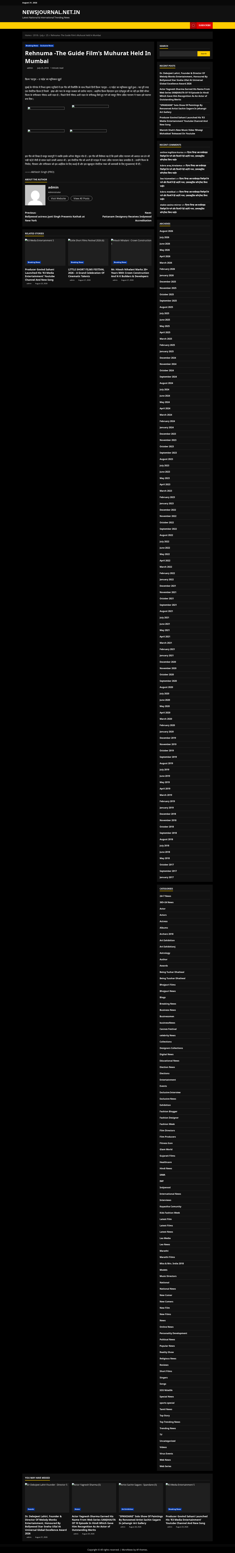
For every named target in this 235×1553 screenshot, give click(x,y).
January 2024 (167, 427)
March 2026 (166, 262)
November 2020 (168, 668)
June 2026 (165, 243)
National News (168, 1288)
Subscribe (205, 25)
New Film (165, 1307)
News (163, 1320)
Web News (165, 1459)
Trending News (168, 1428)
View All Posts (81, 198)
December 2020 (168, 661)
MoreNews (127, 1549)
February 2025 (167, 345)
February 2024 (167, 421)
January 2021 (167, 655)
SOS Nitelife (166, 1390)
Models (163, 1269)
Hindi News (166, 1168)
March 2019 (166, 794)
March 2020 (166, 718)
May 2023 (165, 478)
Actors (163, 914)
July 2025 (164, 313)
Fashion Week (167, 1124)
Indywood (165, 1187)
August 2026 (166, 231)
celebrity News (168, 1035)
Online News (167, 1326)
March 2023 (166, 490)
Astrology (165, 953)
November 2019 (168, 744)
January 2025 (167, 351)
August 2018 (166, 839)
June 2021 (165, 623)
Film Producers (168, 1136)
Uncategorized (167, 1440)
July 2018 (164, 845)
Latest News (166, 1231)
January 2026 (167, 275)
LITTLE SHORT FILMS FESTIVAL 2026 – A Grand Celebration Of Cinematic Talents (86, 273)
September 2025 (168, 300)
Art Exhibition (167, 940)
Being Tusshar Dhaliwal (172, 978)
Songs (163, 1383)
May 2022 (165, 554)
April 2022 (165, 560)
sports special (167, 1402)
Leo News (165, 1244)
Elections (164, 1073)
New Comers (166, 1301)
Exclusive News (46, 45)
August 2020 (166, 687)
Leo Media (165, 1238)
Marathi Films (167, 1257)
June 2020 (165, 699)
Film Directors (167, 1130)
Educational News (169, 1060)
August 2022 (166, 535)
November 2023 (168, 440)
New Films (165, 1314)
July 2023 (164, 465)
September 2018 (168, 832)
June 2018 (165, 851)
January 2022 (167, 579)
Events (163, 1086)
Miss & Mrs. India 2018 (172, 1263)
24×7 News (165, 896)
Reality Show (167, 1352)
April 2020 (165, 712)
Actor (163, 908)
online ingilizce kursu (171, 152)
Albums (164, 927)
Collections (166, 1041)
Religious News (168, 1358)
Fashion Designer (169, 1117)
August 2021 (166, 611)
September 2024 (168, 376)
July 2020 (164, 693)
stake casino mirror (170, 204)
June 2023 (165, 471)
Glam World (166, 1149)
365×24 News (167, 902)
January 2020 (167, 731)
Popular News (167, 1345)
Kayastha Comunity (170, 1206)
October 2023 (167, 446)
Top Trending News (170, 1421)
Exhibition (165, 1105)
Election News (167, 1067)
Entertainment (168, 1079)
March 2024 (166, 414)
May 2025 (165, 326)
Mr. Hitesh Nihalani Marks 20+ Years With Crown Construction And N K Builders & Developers (130, 273)
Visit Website (58, 198)
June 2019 (165, 775)
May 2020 (165, 706)
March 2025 (166, 338)
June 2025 (165, 319)
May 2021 (165, 630)
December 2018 (168, 813)
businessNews (167, 1022)
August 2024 (166, 383)
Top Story (165, 1415)
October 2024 (167, 370)
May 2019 (165, 782)
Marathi (164, 1250)
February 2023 (167, 497)
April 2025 (165, 332)
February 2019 (167, 801)
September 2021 (168, 604)
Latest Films (166, 1225)
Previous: (55, 216)
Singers (164, 1377)
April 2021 (165, 636)
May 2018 (165, 858)
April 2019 (165, 788)
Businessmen (167, 1016)
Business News (168, 1009)
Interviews (165, 1200)
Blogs (163, 997)
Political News (167, 1339)
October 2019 (167, 750)
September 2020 (168, 680)
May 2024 (165, 402)
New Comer (166, 1295)
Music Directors (168, 1276)
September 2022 (168, 528)
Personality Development (173, 1333)
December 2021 (168, 585)
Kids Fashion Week (170, 1212)
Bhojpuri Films (168, 984)
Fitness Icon (166, 1143)
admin (30, 68)
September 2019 (168, 756)
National (164, 1282)
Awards (164, 965)
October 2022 (167, 522)
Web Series (165, 1466)
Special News (167, 1396)
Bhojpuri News (168, 991)
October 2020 (167, 674)
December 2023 (168, 433)
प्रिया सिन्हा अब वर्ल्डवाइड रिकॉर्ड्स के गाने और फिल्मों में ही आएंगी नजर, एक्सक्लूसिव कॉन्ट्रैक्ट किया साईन (184, 156)
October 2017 (167, 864)
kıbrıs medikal (168, 191)
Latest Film (166, 1219)
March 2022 (166, 566)
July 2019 (164, 769)
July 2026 (164, 237)
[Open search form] (187, 25)
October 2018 (167, 826)
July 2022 (164, 541)
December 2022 (168, 509)
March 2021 (166, 642)
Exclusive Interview (170, 1092)
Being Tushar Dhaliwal (172, 972)
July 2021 (164, 617)
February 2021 (167, 649)
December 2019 (168, 737)
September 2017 (168, 871)
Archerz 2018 (166, 933)
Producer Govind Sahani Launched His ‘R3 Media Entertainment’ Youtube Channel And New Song (40, 274)
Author (163, 959)
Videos (163, 1447)
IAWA (162, 1174)
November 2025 (168, 288)
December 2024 (168, 357)
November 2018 (168, 820)
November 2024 (168, 364)
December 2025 (168, 281)
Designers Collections (171, 1048)
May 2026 (165, 249)
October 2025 (167, 294)
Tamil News (166, 1409)
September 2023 (168, 452)
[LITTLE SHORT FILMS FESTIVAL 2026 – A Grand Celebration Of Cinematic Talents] (88, 252)
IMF (162, 1181)
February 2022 (167, 573)
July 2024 (164, 389)
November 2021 (168, 592)
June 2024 (165, 395)
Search (164, 45)
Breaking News (32, 45)
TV (161, 1434)
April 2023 (165, 484)
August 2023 (166, 459)
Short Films (166, 1371)
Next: (126, 216)
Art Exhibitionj (167, 946)
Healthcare (166, 1162)
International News (170, 1193)
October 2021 (167, 598)
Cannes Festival (168, 1029)
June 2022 (165, 547)
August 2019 (166, 763)
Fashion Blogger (168, 1111)
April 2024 (165, 408)
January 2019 (167, 807)
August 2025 (166, 307)
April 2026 (165, 256)
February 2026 (167, 268)
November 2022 (168, 516)
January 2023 (167, 503)
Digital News (167, 1054)
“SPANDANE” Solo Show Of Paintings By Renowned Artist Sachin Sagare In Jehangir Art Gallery (183, 109)
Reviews (164, 1364)
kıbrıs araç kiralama (171, 165)
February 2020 (167, 725)
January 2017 (167, 877)
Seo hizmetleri (168, 178)
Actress (164, 921)
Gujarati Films (167, 1155)
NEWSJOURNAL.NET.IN (51, 12)
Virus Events (166, 1453)
